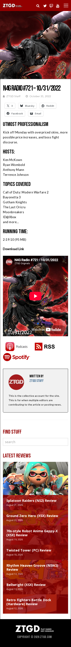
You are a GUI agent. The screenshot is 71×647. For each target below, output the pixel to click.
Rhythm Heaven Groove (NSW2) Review (32, 567)
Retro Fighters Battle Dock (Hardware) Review (28, 602)
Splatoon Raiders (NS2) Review (31, 500)
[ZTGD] (12, 6)
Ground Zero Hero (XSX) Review (32, 516)
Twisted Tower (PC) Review (28, 550)
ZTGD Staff (13, 96)
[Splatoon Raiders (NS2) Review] (35, 482)
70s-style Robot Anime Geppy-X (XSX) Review (32, 533)
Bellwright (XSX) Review (26, 584)
